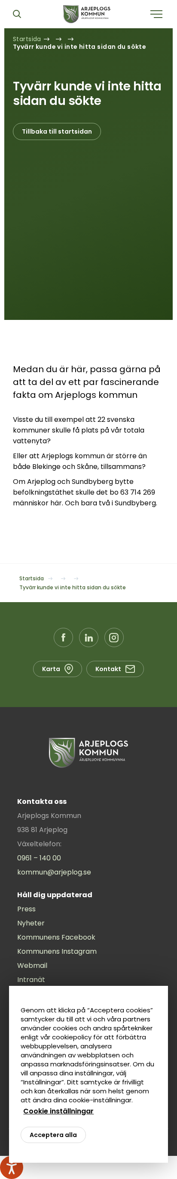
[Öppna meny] (156, 14)
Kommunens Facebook (56, 937)
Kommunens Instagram (57, 951)
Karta (51, 669)
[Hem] (86, 14)
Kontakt (108, 669)
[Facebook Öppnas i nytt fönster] (63, 637)
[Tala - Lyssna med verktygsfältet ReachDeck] (11, 1167)
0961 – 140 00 (39, 858)
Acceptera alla (53, 1135)
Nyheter (31, 923)
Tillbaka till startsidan (57, 131)
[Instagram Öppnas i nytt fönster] (114, 637)
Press (26, 909)
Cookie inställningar (58, 1111)
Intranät (31, 980)
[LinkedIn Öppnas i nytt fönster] (88, 637)
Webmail (32, 965)
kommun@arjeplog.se (54, 872)
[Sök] (16, 14)
